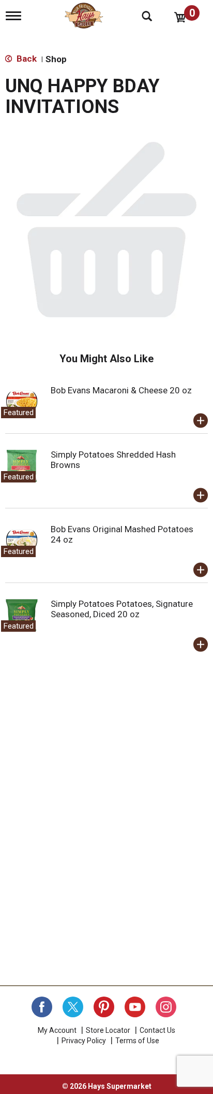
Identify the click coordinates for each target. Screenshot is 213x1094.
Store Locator (108, 1030)
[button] (200, 421)
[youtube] (135, 1007)
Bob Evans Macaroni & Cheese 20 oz (121, 390)
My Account (57, 1030)
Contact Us (157, 1030)
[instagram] (166, 1007)
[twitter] (73, 1007)
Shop (56, 59)
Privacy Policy (84, 1040)
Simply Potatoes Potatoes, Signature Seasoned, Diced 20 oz (122, 609)
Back (25, 58)
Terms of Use (137, 1040)
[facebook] (42, 1007)
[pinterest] (104, 1007)
